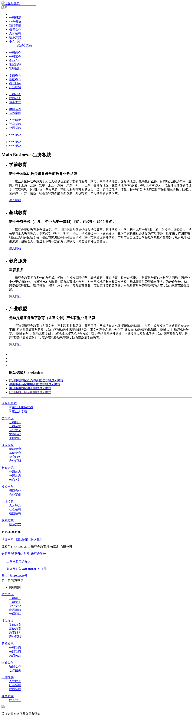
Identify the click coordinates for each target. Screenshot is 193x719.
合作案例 (15, 113)
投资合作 (15, 29)
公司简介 (15, 52)
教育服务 (15, 83)
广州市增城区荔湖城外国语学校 (36, 380)
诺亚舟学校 (19, 411)
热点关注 (15, 102)
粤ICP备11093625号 (14, 575)
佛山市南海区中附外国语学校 (34, 384)
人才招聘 (15, 33)
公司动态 (15, 94)
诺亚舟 (6, 553)
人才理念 (15, 120)
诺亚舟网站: (9, 403)
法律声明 (8, 539)
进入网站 (15, 200)
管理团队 (15, 68)
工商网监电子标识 (18, 561)
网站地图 (22, 539)
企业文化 (15, 60)
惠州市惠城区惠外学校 (30, 388)
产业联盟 (15, 87)
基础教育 (15, 79)
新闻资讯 (15, 25)
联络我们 (37, 539)
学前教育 (15, 75)
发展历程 (15, 64)
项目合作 (15, 109)
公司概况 (15, 17)
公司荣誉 (15, 56)
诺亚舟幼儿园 (20, 553)
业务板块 (15, 21)
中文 (12, 41)
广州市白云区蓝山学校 (30, 392)
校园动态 (15, 98)
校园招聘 (15, 127)
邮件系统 (26, 45)
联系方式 (15, 37)
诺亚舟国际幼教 (22, 407)
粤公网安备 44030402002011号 (26, 568)
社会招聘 (15, 124)
